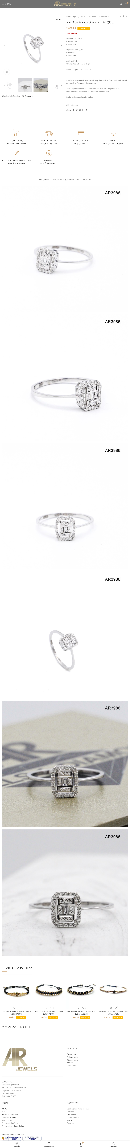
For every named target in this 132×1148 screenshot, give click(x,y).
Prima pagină (71, 16)
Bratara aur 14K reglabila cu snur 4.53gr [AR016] (113, 1012)
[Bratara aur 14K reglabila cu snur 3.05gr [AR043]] (17, 991)
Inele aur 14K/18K (88, 16)
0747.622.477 (7, 1082)
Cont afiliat (71, 1066)
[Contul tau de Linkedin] (83, 110)
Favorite (70, 1123)
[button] (4, 45)
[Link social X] (76, 110)
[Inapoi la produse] (123, 16)
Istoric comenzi (73, 1117)
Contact (70, 1111)
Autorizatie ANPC (9, 1117)
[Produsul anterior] (120, 16)
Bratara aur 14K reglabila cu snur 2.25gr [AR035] (49, 1012)
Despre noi (71, 1054)
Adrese (70, 1120)
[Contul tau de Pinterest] (80, 110)
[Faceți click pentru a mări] (7, 72)
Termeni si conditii (10, 1114)
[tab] (44, 179)
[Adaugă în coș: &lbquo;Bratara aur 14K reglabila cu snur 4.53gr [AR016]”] (111, 1007)
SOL (3, 1111)
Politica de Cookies (10, 1123)
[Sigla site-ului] (65, 4)
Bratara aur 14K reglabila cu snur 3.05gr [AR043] (16, 1012)
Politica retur (72, 1057)
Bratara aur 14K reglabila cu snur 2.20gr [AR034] (81, 1012)
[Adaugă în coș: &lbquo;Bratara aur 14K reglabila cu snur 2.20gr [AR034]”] (79, 1007)
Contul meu (72, 1114)
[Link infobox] (16, 136)
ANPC (4, 1109)
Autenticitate (7, 1120)
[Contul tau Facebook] (73, 110)
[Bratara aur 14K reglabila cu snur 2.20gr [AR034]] (81, 991)
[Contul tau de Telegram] (86, 110)
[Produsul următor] (126, 16)
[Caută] (120, 3)
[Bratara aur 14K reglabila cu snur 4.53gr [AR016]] (113, 991)
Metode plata (72, 1060)
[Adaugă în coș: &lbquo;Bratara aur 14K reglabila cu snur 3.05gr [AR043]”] (14, 1007)
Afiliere (70, 1063)
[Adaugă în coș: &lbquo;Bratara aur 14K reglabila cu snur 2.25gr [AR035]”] (46, 1007)
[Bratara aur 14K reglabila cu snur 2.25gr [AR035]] (49, 991)
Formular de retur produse (78, 1109)
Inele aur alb (104, 16)
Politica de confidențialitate (13, 1126)
